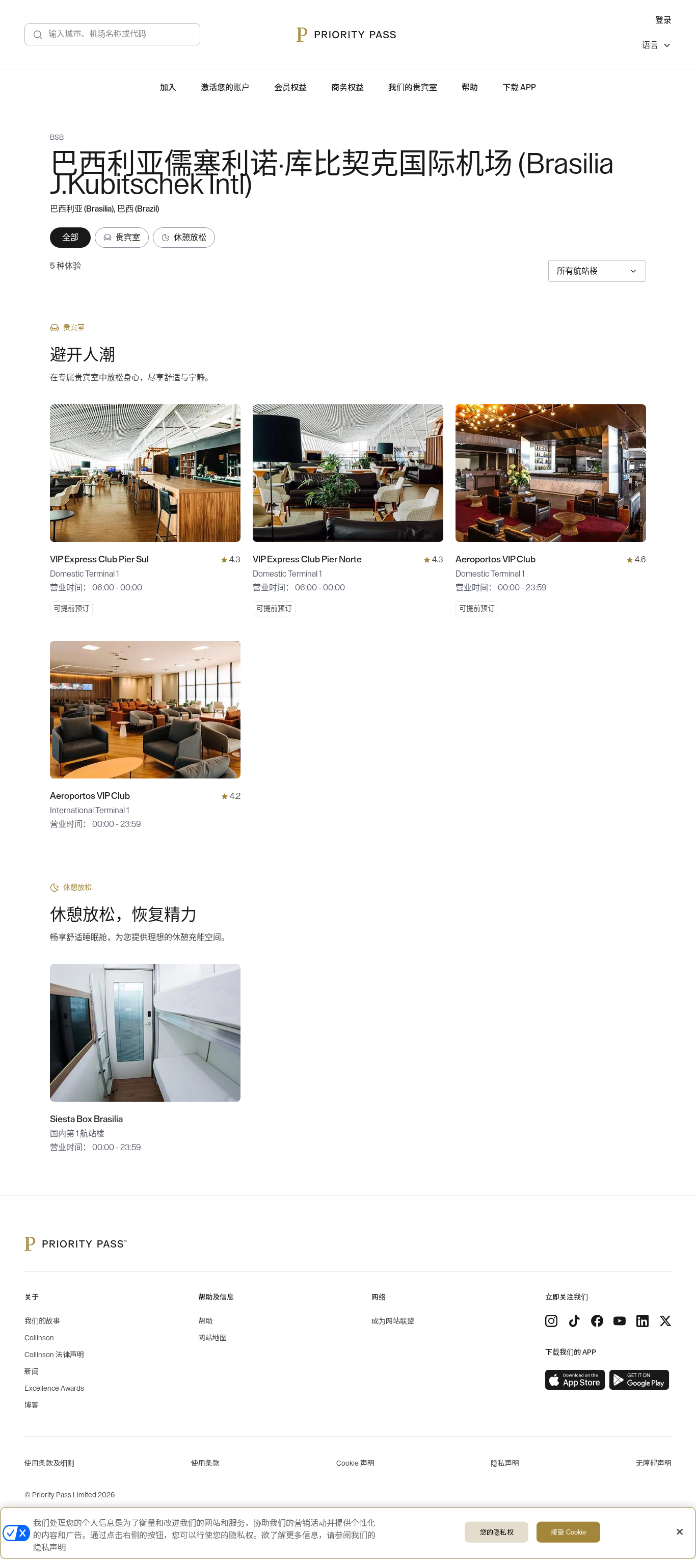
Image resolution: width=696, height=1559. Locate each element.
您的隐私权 (497, 1532)
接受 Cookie (568, 1532)
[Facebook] (597, 1321)
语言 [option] (650, 45)
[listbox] (657, 47)
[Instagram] (551, 1321)
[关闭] (679, 1532)
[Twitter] (665, 1321)
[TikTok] (574, 1321)
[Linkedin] (642, 1321)
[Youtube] (619, 1321)
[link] (575, 1380)
